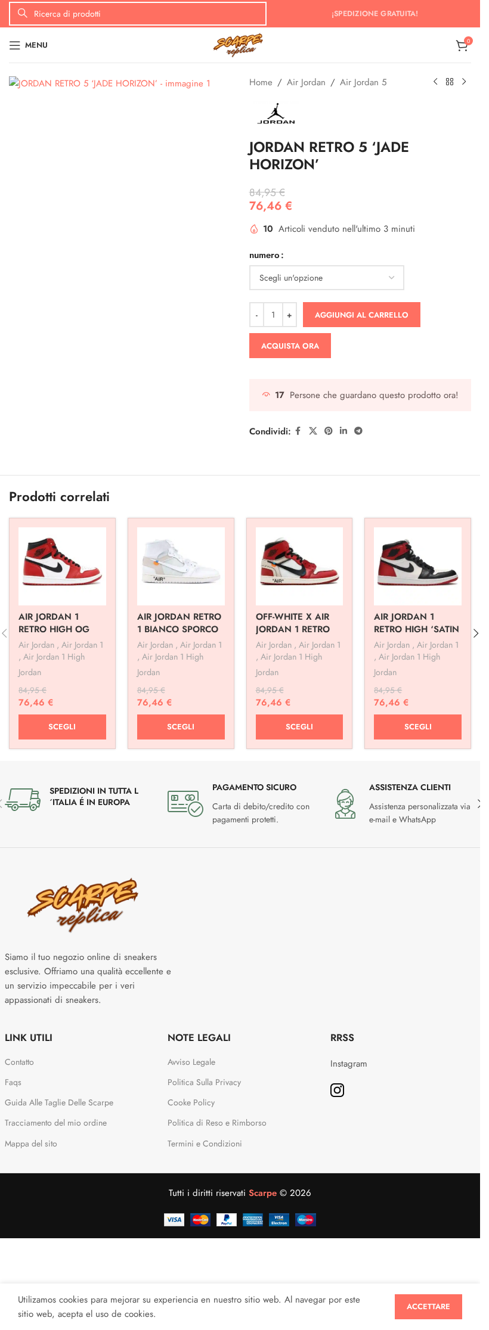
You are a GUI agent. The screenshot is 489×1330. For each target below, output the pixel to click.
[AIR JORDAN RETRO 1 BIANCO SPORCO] (181, 566)
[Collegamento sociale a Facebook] (298, 431)
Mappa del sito (31, 1143)
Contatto (19, 1062)
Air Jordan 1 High (54, 657)
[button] (476, 633)
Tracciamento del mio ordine (56, 1123)
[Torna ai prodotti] (449, 82)
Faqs (13, 1082)
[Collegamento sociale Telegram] (358, 431)
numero (264, 255)
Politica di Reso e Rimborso (217, 1123)
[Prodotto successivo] (464, 82)
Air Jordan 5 (363, 82)
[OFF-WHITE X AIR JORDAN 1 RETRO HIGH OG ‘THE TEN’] (299, 566)
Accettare (428, 1306)
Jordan (29, 672)
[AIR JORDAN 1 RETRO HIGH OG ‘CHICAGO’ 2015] (62, 566)
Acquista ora (290, 346)
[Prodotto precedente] (435, 82)
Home (261, 82)
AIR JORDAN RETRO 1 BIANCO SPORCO (179, 623)
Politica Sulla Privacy (204, 1082)
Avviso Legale (191, 1062)
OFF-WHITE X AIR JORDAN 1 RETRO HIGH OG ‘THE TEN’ (299, 629)
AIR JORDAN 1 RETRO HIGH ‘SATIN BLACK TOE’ (416, 629)
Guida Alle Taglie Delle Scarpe (60, 1102)
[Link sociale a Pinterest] (328, 431)
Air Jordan (306, 82)
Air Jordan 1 (82, 645)
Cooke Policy (191, 1102)
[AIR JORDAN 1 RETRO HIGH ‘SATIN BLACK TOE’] (418, 566)
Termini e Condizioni (205, 1143)
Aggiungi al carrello (361, 315)
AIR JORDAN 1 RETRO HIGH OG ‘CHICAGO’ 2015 (54, 629)
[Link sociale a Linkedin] (343, 431)
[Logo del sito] (240, 44)
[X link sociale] (313, 431)
